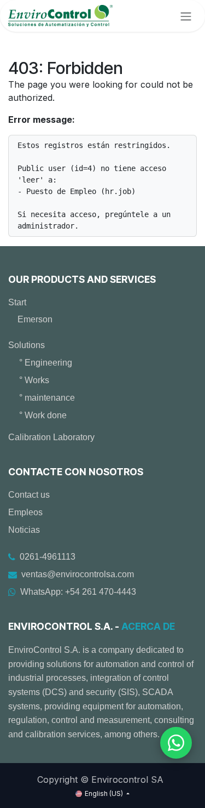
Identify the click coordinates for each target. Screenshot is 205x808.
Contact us (29, 494)
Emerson (34, 319)
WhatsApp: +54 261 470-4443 (78, 591)
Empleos (25, 512)
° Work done (43, 415)
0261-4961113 (47, 556)
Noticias (24, 529)
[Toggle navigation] (186, 15)
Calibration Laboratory (51, 437)
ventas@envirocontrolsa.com (77, 574)
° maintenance (47, 397)
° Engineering (45, 362)
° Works (34, 380)
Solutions (26, 345)
